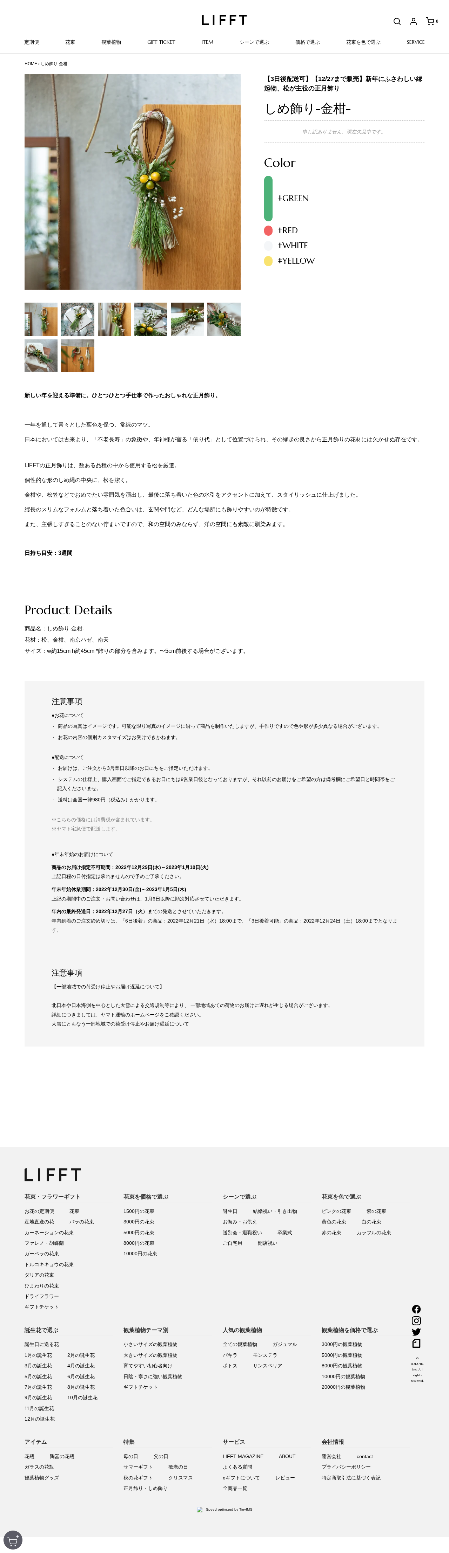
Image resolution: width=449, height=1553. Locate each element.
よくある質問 (237, 1467)
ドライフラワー (42, 1296)
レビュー (285, 1477)
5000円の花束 (138, 1232)
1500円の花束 (138, 1211)
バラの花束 (81, 1221)
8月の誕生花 (81, 1387)
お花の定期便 (39, 1211)
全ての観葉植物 (240, 1344)
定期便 (31, 42)
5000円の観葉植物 (342, 1355)
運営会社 (331, 1456)
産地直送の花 (39, 1221)
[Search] (393, 21)
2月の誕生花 (81, 1355)
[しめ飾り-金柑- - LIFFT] (41, 319)
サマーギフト (138, 1467)
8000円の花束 (138, 1243)
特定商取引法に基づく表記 (351, 1477)
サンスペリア (267, 1365)
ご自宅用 (232, 1243)
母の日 (130, 1456)
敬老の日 (178, 1467)
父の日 (161, 1456)
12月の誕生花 (40, 1419)
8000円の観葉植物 (342, 1365)
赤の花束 (331, 1232)
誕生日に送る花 (42, 1344)
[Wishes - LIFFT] (223, 319)
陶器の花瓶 (62, 1456)
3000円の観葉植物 (342, 1344)
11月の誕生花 (39, 1408)
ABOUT (287, 1456)
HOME (31, 63)
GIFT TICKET (161, 42)
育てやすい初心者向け (148, 1365)
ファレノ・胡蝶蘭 (44, 1243)
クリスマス (180, 1477)
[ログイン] (410, 21)
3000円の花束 (138, 1221)
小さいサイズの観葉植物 (150, 1344)
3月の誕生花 (38, 1365)
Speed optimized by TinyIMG (229, 1509)
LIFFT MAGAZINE (243, 1456)
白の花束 (371, 1221)
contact (365, 1456)
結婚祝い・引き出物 (275, 1211)
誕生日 (230, 1211)
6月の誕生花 (81, 1376)
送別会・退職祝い (242, 1232)
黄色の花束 (334, 1221)
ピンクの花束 (336, 1211)
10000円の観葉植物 (343, 1376)
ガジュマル (285, 1344)
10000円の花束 (140, 1253)
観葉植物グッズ (42, 1477)
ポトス (230, 1365)
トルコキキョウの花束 (49, 1264)
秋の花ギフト (138, 1477)
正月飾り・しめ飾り (145, 1488)
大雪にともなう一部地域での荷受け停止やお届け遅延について (120, 1024)
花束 (74, 1211)
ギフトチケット (42, 1307)
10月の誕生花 (82, 1397)
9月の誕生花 (38, 1397)
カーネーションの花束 (49, 1232)
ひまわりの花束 (42, 1286)
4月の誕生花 (81, 1365)
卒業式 (284, 1232)
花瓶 (29, 1456)
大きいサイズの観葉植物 (150, 1355)
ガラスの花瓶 (39, 1467)
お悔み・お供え (240, 1221)
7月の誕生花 (38, 1387)
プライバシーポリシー (346, 1467)
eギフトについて (241, 1477)
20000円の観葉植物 (343, 1387)
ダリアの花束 (39, 1275)
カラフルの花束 (374, 1232)
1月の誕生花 (38, 1355)
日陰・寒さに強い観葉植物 (152, 1376)
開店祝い (267, 1243)
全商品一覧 (235, 1488)
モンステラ (265, 1355)
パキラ (230, 1355)
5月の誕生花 (38, 1376)
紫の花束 (376, 1211)
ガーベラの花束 (42, 1253)
